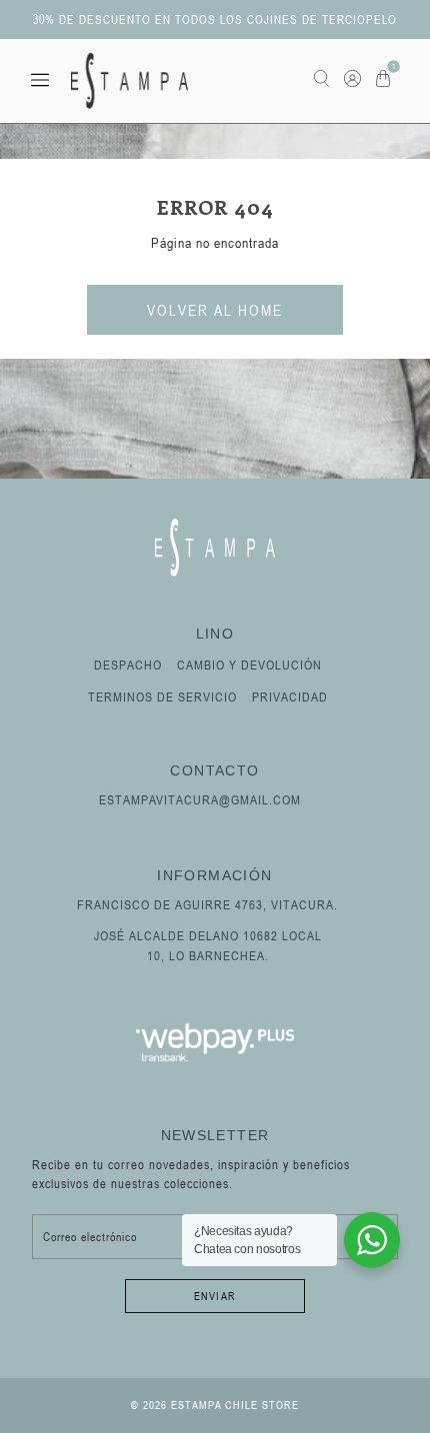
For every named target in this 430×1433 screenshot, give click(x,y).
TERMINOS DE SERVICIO (162, 697)
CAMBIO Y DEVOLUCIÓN (249, 665)
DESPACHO (128, 665)
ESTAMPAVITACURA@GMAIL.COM (200, 799)
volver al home (215, 310)
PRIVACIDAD (290, 697)
